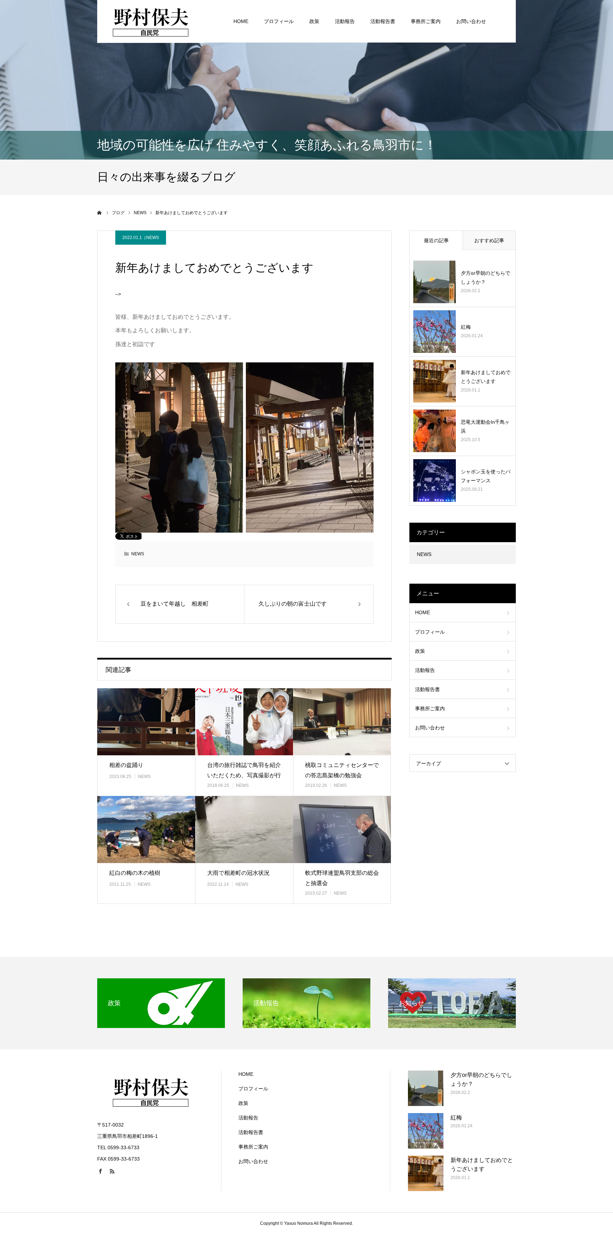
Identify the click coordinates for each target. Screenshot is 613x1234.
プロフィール (279, 21)
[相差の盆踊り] (146, 721)
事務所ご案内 (426, 21)
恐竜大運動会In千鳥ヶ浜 (485, 426)
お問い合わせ (471, 21)
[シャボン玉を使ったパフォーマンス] (434, 480)
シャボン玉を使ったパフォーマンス (485, 476)
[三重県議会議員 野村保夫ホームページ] (150, 21)
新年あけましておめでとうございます (485, 376)
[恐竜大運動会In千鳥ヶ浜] (434, 431)
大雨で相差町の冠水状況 (238, 873)
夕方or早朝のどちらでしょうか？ (485, 277)
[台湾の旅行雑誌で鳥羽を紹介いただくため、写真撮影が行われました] (244, 721)
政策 (314, 21)
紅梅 (466, 327)
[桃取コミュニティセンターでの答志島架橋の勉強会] (342, 721)
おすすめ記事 (489, 240)
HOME (240, 21)
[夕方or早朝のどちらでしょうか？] (434, 282)
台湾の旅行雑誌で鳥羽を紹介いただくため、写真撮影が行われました (244, 775)
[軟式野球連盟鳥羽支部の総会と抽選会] (342, 829)
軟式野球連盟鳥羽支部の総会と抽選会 (342, 878)
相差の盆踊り (126, 765)
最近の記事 (436, 240)
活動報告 (345, 21)
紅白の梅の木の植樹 (134, 873)
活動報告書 (382, 21)
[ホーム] (99, 213)
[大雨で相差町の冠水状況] (244, 829)
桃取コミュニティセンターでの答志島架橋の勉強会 (342, 770)
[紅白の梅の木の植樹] (146, 829)
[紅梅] (434, 331)
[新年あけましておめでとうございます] (434, 381)
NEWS (152, 237)
